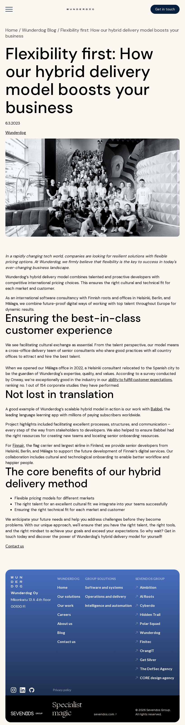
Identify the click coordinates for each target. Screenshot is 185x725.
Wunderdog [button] (68, 579)
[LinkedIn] (22, 690)
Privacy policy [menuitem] (62, 690)
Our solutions (68, 596)
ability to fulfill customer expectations (140, 379)
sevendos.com (104, 714)
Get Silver (148, 659)
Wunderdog (15, 132)
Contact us (14, 546)
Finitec (145, 641)
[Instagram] (13, 690)
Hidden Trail (150, 614)
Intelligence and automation (108, 605)
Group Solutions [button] (100, 579)
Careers (64, 614)
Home (62, 587)
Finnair (18, 445)
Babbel (156, 409)
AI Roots (147, 596)
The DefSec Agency (156, 668)
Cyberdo (147, 605)
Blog (61, 632)
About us (64, 623)
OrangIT (147, 650)
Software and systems (104, 587)
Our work (65, 605)
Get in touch (165, 9)
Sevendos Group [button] (150, 579)
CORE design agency (157, 678)
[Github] (31, 690)
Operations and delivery (105, 596)
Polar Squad (150, 623)
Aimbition (148, 587)
